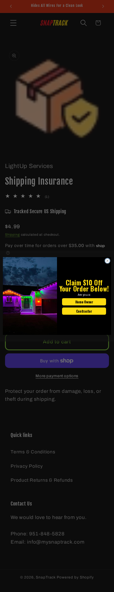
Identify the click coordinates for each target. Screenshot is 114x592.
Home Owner (84, 301)
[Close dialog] (107, 260)
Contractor (84, 311)
